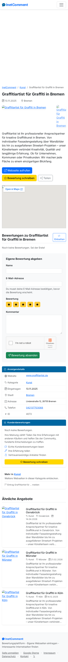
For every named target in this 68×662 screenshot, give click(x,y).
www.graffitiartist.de (37, 375)
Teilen (47, 178)
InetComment (17, 5)
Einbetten (59, 239)
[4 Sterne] (30, 304)
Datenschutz (9, 656)
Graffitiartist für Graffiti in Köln (44, 593)
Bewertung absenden (24, 355)
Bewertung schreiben (20, 178)
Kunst (23, 87)
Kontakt (24, 656)
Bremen (30, 395)
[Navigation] (61, 4)
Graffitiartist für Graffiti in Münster (41, 554)
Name (9, 265)
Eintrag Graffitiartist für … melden (23, 484)
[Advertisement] (34, 48)
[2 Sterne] (16, 304)
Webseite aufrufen (18, 170)
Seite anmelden (10, 652)
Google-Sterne (31, 652)
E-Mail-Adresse (15, 278)
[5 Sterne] (37, 304)
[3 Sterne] (23, 304)
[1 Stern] (9, 304)
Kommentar (12, 311)
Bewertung (12, 298)
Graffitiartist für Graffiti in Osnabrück (41, 510)
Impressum (49, 652)
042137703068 (34, 407)
